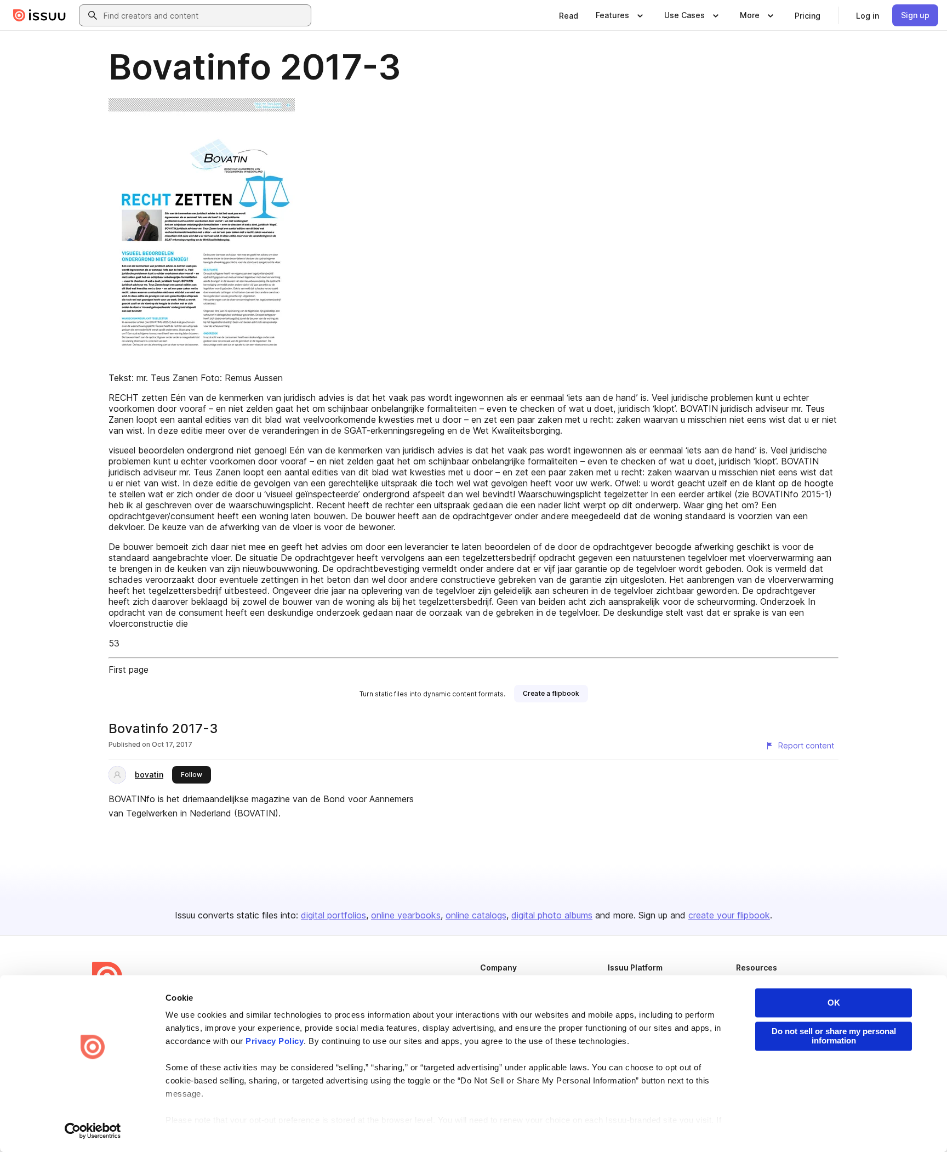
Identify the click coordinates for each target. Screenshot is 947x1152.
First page (129, 669)
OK (834, 1002)
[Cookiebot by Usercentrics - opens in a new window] (93, 1130)
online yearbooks (406, 915)
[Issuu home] (39, 15)
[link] (568, 15)
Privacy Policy (275, 1041)
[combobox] (205, 15)
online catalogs (476, 915)
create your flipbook (729, 915)
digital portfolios (333, 915)
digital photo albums (551, 915)
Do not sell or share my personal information (834, 1035)
